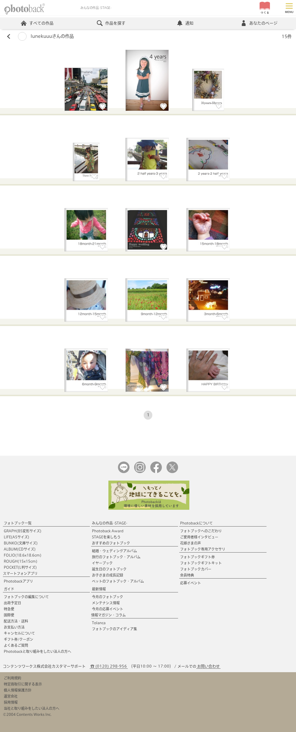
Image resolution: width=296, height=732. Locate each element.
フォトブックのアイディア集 (114, 629)
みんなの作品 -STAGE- (109, 523)
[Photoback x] (172, 472)
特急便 (9, 609)
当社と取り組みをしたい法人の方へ (31, 708)
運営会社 (11, 696)
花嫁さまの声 (190, 543)
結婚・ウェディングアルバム (114, 551)
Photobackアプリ (18, 581)
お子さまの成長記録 (107, 575)
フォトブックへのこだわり (201, 531)
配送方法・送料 (16, 621)
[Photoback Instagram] (140, 472)
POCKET (20, 567)
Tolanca (99, 622)
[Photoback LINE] (123, 472)
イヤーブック (102, 563)
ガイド (9, 589)
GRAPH (22, 531)
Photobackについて (196, 523)
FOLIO (22, 555)
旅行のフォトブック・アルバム (116, 557)
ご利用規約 (12, 678)
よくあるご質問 (16, 645)
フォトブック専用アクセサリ (202, 549)
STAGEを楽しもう (106, 537)
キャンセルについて (19, 633)
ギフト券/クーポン (18, 639)
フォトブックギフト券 (197, 557)
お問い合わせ (208, 666)
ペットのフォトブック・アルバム (118, 581)
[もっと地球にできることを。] (149, 508)
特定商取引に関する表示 (23, 684)
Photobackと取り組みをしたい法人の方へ (37, 651)
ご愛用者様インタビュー (199, 537)
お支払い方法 (14, 627)
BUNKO (21, 543)
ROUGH (20, 561)
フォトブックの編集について (26, 596)
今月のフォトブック (107, 596)
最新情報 (99, 589)
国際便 (9, 615)
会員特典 (187, 575)
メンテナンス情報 (106, 603)
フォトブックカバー (195, 569)
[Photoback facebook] (156, 472)
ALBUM (20, 549)
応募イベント (190, 583)
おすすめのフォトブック (111, 543)
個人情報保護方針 (18, 690)
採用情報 (11, 702)
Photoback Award (107, 531)
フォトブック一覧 (18, 523)
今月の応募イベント (107, 609)
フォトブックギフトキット (201, 563)
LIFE (16, 537)
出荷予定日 (12, 603)
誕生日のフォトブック (109, 569)
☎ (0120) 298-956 (108, 666)
